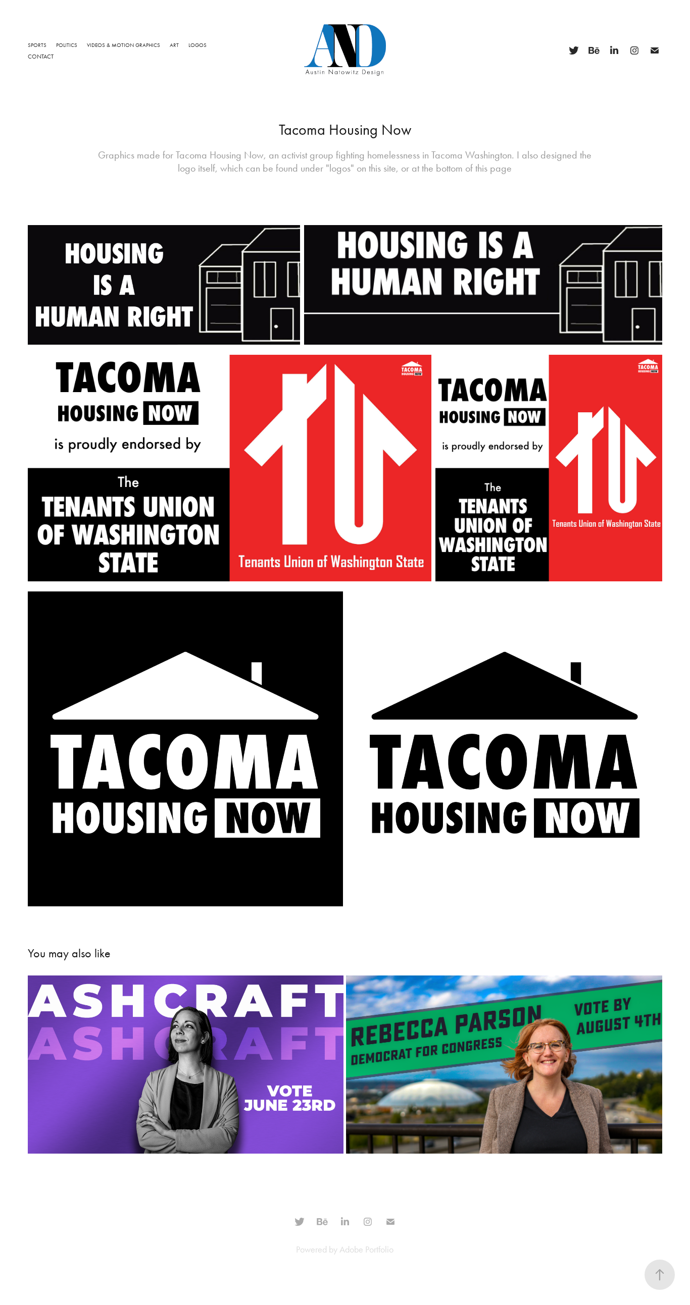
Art (174, 45)
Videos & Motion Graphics (123, 45)
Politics (66, 45)
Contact (41, 56)
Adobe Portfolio (366, 1249)
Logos (197, 45)
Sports (37, 45)
